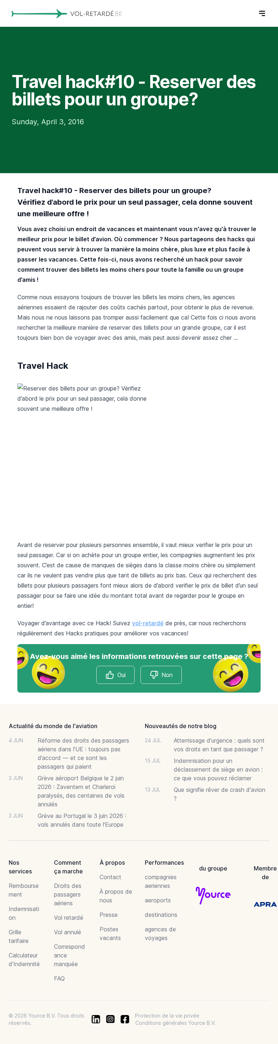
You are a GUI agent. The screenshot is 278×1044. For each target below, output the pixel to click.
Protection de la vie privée (167, 1015)
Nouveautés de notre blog (180, 726)
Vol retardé (68, 917)
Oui (121, 674)
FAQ (59, 978)
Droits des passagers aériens (67, 894)
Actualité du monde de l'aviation (53, 726)
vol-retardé (148, 623)
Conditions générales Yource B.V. (175, 1023)
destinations (161, 914)
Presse (109, 914)
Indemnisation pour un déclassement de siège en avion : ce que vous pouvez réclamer (218, 769)
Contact (110, 877)
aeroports (158, 900)
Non (167, 674)
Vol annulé (67, 932)
